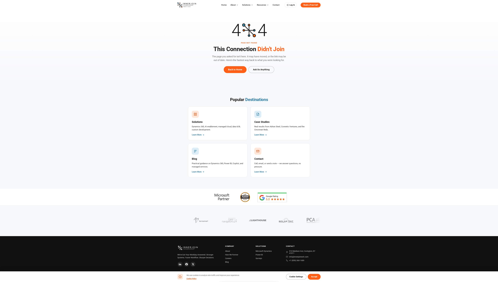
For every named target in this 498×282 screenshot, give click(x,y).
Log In (292, 5)
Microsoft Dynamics (264, 251)
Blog (227, 262)
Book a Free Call (310, 5)
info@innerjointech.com (298, 257)
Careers (228, 258)
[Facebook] (186, 264)
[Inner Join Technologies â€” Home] (186, 4)
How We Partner (231, 255)
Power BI (259, 255)
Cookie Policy (191, 279)
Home (224, 5)
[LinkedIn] (180, 264)
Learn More (197, 135)
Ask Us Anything (261, 69)
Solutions (246, 5)
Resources (261, 5)
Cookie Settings (296, 277)
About (233, 5)
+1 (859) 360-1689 (296, 260)
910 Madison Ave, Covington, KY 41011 (302, 252)
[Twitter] (193, 264)
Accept (314, 277)
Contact (276, 5)
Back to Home (235, 69)
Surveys (259, 258)
